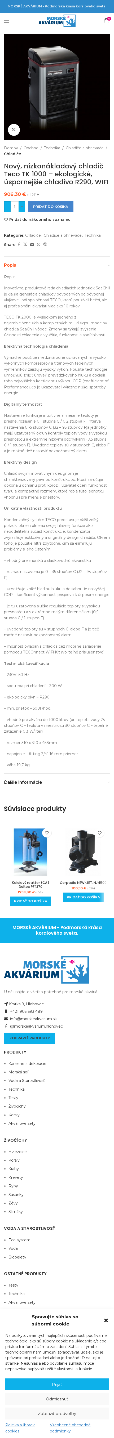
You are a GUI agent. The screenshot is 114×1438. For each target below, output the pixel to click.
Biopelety (17, 1257)
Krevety (15, 1177)
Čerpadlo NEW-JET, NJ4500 (83, 882)
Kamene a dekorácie (27, 1063)
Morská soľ (18, 1072)
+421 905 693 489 (26, 1011)
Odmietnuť (57, 1398)
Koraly (14, 1115)
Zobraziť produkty (29, 1038)
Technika (52, 148)
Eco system (19, 1240)
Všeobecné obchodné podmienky (70, 1428)
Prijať (57, 1384)
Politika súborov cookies (20, 1428)
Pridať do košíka (50, 206)
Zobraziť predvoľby (57, 1413)
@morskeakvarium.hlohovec (36, 1026)
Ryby (13, 1186)
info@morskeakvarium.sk (33, 1018)
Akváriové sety (22, 1123)
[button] (106, 1320)
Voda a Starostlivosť (26, 1080)
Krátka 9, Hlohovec (26, 1004)
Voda (13, 1248)
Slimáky (15, 1211)
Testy (13, 1097)
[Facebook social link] (19, 244)
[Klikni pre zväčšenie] (14, 130)
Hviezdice (17, 1151)
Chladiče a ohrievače (85, 148)
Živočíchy (17, 1106)
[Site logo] (57, 20)
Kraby (13, 1168)
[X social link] (25, 244)
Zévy (13, 1203)
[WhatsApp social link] (39, 244)
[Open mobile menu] (6, 20)
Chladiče (12, 153)
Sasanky (16, 1194)
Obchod (31, 148)
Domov (11, 148)
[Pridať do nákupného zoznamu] (46, 832)
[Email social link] (32, 244)
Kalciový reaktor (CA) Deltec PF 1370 (30, 884)
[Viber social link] (45, 244)
